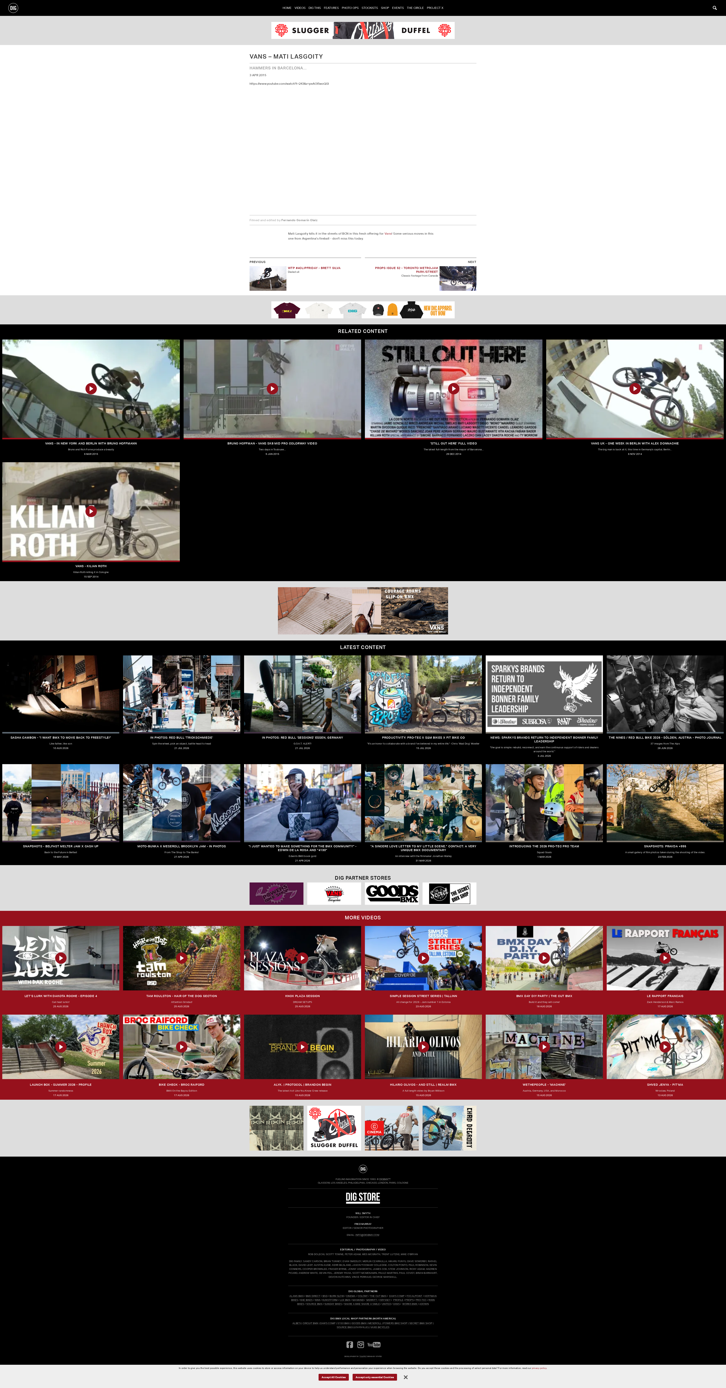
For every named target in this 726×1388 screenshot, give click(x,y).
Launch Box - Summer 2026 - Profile (61, 1084)
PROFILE (398, 1300)
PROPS (409, 1300)
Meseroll (375, 1323)
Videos (300, 8)
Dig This (315, 8)
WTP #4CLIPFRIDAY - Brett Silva (314, 268)
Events (398, 8)
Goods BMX (358, 1323)
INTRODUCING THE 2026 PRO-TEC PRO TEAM (544, 846)
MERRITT (372, 1300)
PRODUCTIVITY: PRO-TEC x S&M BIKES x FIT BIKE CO (423, 737)
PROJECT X (435, 8)
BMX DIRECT (313, 1296)
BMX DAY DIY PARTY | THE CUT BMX (544, 996)
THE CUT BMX (378, 1296)
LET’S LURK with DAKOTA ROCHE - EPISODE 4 (61, 996)
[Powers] (276, 893)
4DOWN (424, 1304)
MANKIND (358, 1300)
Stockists (370, 8)
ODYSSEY (385, 1300)
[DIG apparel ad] (363, 309)
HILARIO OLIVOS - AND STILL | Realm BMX (423, 1084)
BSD (324, 1296)
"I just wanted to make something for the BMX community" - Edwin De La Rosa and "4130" (303, 848)
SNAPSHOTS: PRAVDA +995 (665, 846)
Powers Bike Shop (395, 1323)
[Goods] (392, 893)
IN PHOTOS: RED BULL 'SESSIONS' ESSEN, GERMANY (302, 737)
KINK (317, 1300)
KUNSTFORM (330, 1300)
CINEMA (351, 1296)
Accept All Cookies (334, 1377)
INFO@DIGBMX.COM (367, 1235)
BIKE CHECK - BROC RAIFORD (182, 1084)
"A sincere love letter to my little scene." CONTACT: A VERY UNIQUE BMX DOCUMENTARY (423, 848)
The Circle (415, 8)
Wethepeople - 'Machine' (544, 1084)
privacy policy (539, 1368)
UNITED (386, 1304)
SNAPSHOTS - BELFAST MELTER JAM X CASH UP (61, 846)
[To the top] (363, 1169)
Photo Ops (350, 8)
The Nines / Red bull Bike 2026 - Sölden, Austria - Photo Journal (665, 737)
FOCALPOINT (414, 1296)
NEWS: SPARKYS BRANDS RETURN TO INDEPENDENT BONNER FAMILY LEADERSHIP (544, 739)
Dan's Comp (327, 1323)
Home (287, 8)
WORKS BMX (410, 1304)
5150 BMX (343, 1323)
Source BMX (345, 1327)
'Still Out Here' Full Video (453, 443)
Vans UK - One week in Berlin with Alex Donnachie (635, 443)
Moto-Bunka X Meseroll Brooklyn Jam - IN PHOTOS (181, 846)
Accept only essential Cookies (375, 1377)
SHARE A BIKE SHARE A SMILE (362, 1304)
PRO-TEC (421, 1300)
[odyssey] (363, 30)
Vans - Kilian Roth (91, 566)
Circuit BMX (310, 1323)
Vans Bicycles (379, 1327)
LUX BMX (345, 1300)
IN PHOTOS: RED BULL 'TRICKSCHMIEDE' (181, 737)
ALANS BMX (296, 1296)
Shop (385, 8)
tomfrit (363, 1356)
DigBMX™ (385, 1179)
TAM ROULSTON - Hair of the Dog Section (181, 996)
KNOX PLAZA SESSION (302, 996)
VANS (396, 1304)
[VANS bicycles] (334, 893)
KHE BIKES (306, 1300)
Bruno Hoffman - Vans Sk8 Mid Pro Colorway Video (272, 443)
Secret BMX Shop (420, 1323)
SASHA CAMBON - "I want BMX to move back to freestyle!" (61, 737)
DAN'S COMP (396, 1296)
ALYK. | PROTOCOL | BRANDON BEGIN (302, 1084)
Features (331, 8)
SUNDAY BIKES (333, 1304)
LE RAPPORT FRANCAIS (665, 996)
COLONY (363, 1296)
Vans (388, 233)
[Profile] (449, 1128)
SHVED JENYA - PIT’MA (665, 1084)
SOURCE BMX (314, 1304)
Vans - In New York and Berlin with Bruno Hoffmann (91, 443)
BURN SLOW (337, 1296)
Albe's (296, 1323)
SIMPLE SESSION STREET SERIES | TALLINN (423, 996)
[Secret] (449, 893)
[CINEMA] (392, 1128)
